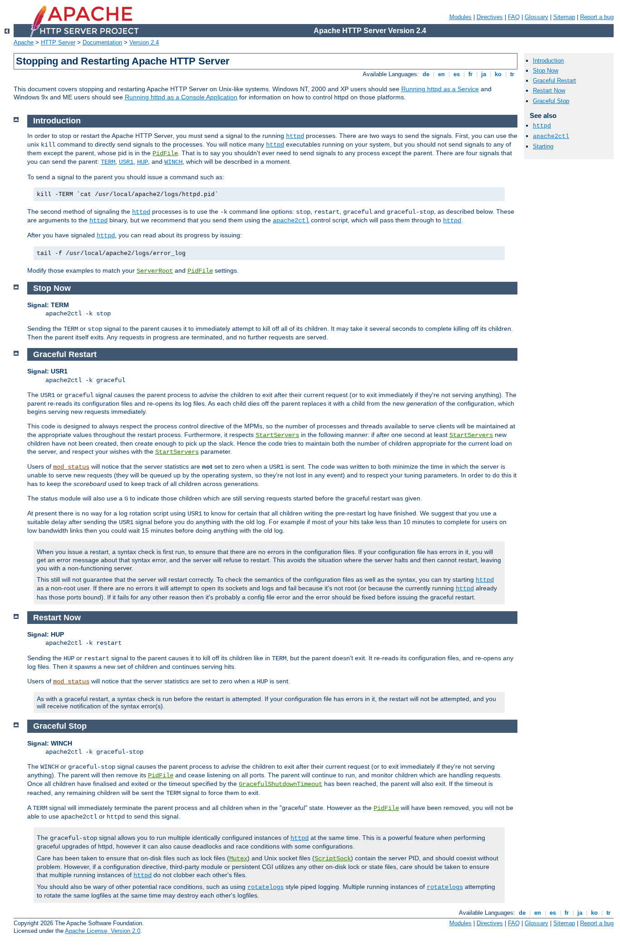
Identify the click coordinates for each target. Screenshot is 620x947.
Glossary (536, 17)
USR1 (126, 162)
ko (498, 74)
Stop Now (545, 70)
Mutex (238, 858)
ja (483, 74)
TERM (108, 162)
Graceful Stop (551, 101)
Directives (490, 17)
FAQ (514, 17)
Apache (24, 42)
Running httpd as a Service (440, 89)
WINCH (173, 162)
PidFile (165, 153)
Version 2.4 (144, 42)
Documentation (102, 42)
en (441, 74)
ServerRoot (155, 271)
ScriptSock (333, 858)
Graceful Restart (554, 80)
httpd (295, 136)
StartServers (277, 435)
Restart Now (549, 90)
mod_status (71, 467)
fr (470, 74)
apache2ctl (291, 220)
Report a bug (597, 17)
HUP (142, 162)
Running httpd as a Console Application (181, 97)
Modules (460, 17)
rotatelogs (265, 887)
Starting (543, 146)
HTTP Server (58, 42)
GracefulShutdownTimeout (280, 784)
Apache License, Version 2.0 (102, 930)
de (426, 74)
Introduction (548, 60)
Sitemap (564, 17)
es (457, 74)
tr (512, 74)
